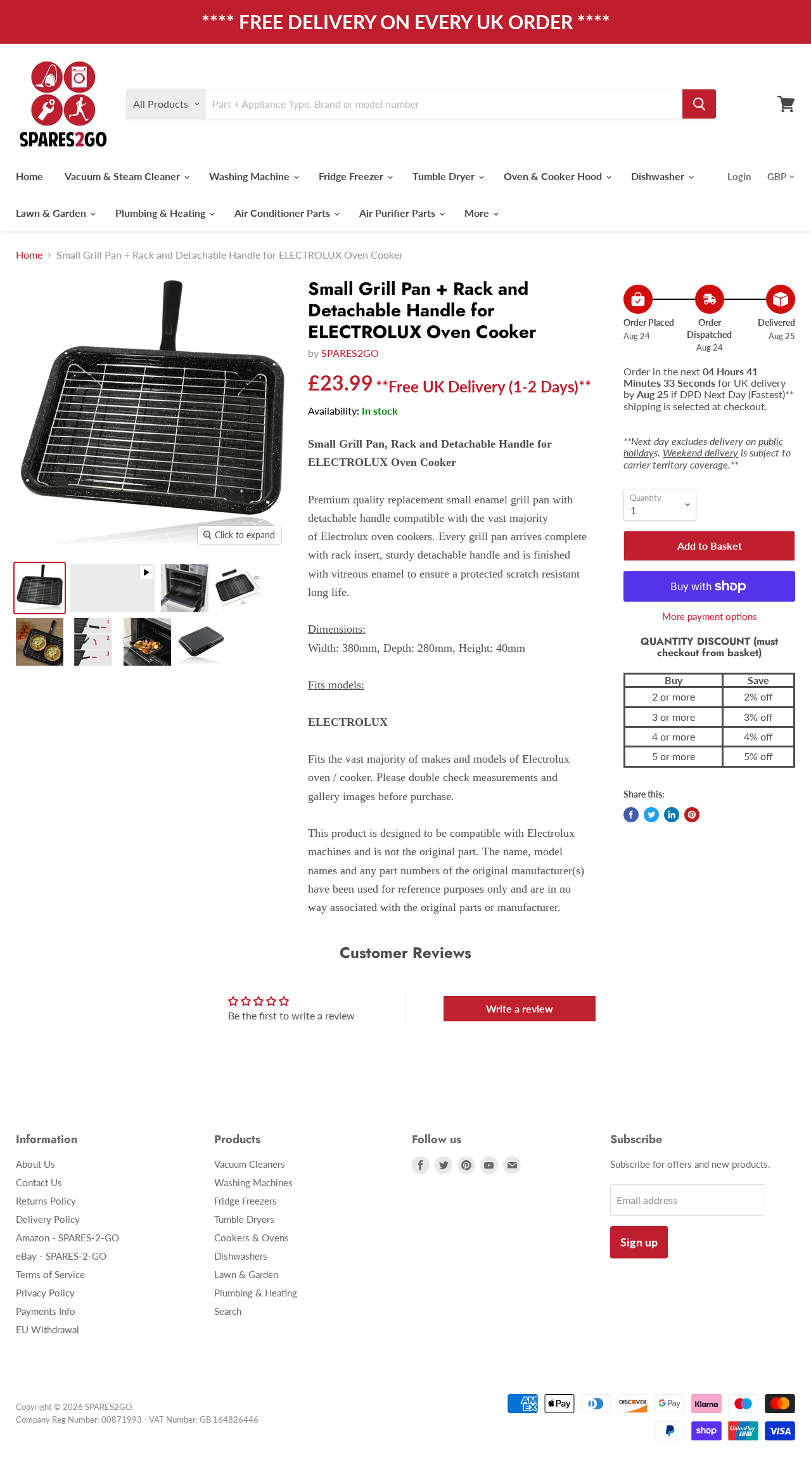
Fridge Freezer (352, 176)
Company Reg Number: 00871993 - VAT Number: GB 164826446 (137, 1419)
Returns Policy (46, 1200)
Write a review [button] (519, 1008)
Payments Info (45, 1311)
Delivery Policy (48, 1219)
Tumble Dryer (444, 176)
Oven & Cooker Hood (554, 176)
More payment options (709, 616)
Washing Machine (250, 176)
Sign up (639, 1242)
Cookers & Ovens (251, 1237)
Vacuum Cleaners (249, 1164)
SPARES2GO (350, 353)
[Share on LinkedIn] (671, 814)
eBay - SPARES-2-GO (61, 1256)
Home (29, 176)
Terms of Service (50, 1274)
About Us (35, 1164)
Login (739, 176)
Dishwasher (659, 176)
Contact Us (39, 1182)
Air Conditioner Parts (283, 213)
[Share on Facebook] (631, 814)
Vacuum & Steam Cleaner (123, 176)
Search (227, 1311)
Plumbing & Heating (161, 213)
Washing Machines (253, 1182)
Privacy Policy (45, 1292)
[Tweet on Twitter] (651, 814)
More (478, 213)
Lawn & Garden (52, 213)
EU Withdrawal (47, 1329)
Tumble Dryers (244, 1219)
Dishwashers (240, 1256)
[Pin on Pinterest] (691, 814)
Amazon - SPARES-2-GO (67, 1237)
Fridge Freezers (245, 1200)
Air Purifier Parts (398, 213)
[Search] (699, 104)
